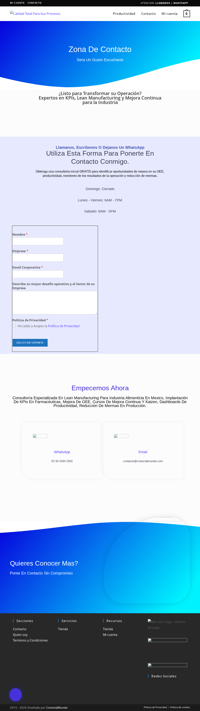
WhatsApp (180, 3)
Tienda (63, 629)
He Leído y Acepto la (48, 326)
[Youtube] (149, 690)
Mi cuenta (17, 2)
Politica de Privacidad (30, 320)
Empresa (20, 251)
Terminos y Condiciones (30, 640)
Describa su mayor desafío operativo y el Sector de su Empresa (53, 286)
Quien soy (20, 635)
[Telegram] (149, 695)
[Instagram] (149, 684)
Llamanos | (164, 3)
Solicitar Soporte (30, 342)
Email (142, 452)
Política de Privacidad (63, 326)
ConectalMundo (57, 707)
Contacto (35, 2)
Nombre (20, 235)
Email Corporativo (27, 267)
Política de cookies (180, 707)
